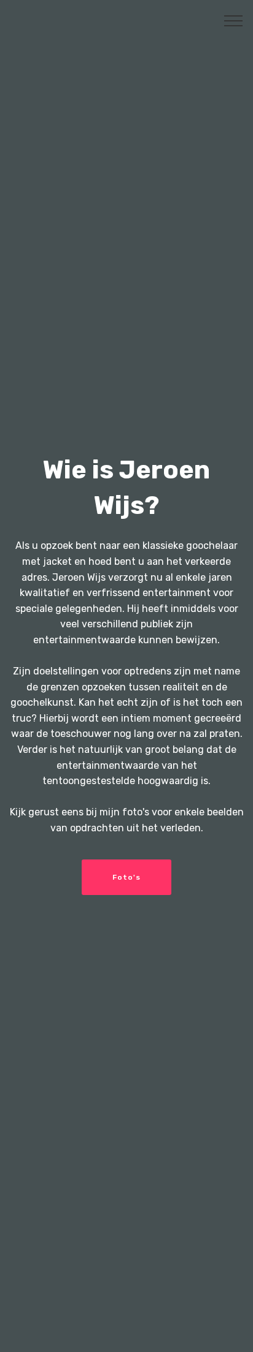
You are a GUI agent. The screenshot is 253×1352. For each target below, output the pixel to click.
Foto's (126, 877)
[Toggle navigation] (233, 20)
